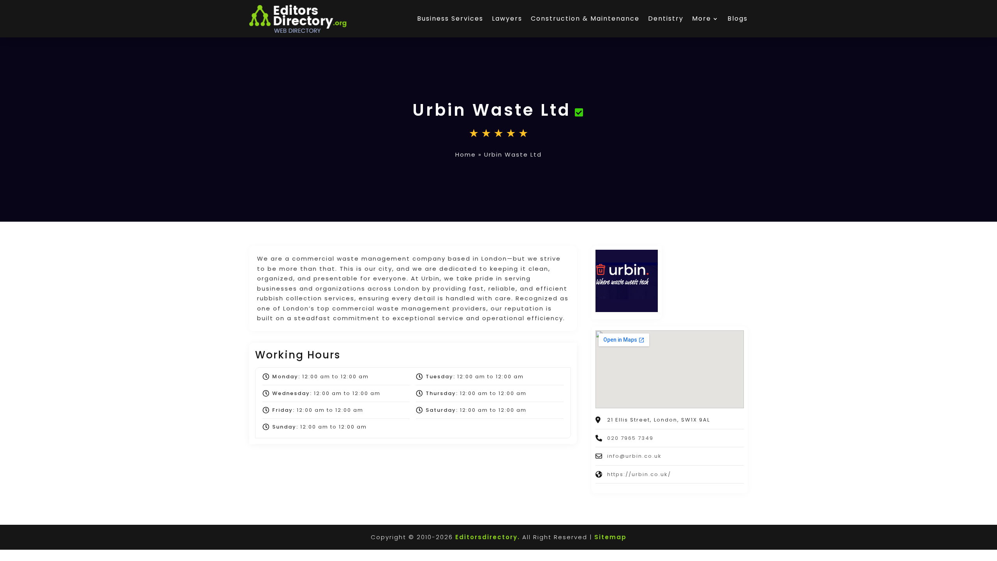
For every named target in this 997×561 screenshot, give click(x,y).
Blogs (737, 18)
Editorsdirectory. (487, 537)
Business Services (450, 18)
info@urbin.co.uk (634, 456)
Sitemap (610, 537)
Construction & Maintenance (585, 18)
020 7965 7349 (630, 438)
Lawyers (507, 18)
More (701, 18)
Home (465, 154)
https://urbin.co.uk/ (639, 474)
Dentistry (665, 18)
